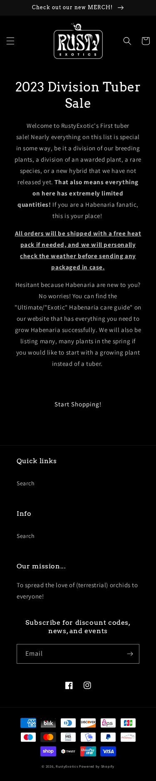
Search (26, 483)
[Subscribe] (130, 654)
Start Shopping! (78, 404)
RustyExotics (67, 766)
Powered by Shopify (96, 766)
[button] (10, 41)
